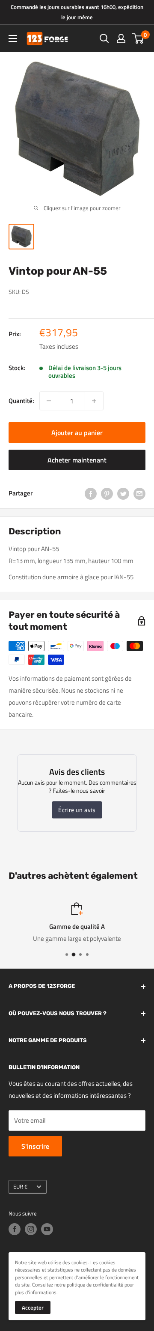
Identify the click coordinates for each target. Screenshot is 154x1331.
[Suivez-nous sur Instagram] (31, 1229)
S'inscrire (35, 1146)
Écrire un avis (76, 809)
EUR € (20, 1187)
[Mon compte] (121, 38)
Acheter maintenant (77, 460)
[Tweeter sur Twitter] (123, 493)
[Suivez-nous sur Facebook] (15, 1229)
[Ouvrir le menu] (13, 38)
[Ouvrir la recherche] (104, 38)
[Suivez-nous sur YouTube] (47, 1229)
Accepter (33, 1307)
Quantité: (21, 401)
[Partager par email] (139, 493)
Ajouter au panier (77, 432)
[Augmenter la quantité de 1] (94, 401)
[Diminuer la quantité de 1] (49, 401)
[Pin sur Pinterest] (107, 493)
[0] (138, 38)
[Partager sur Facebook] (91, 493)
